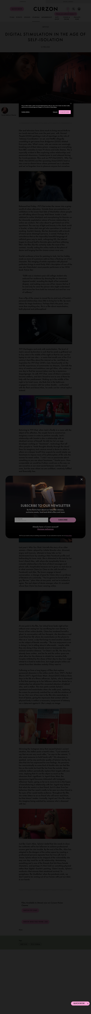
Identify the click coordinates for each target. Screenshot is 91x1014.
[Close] (71, 103)
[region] (46, 109)
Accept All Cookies (64, 112)
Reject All (55, 112)
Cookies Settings (26, 111)
